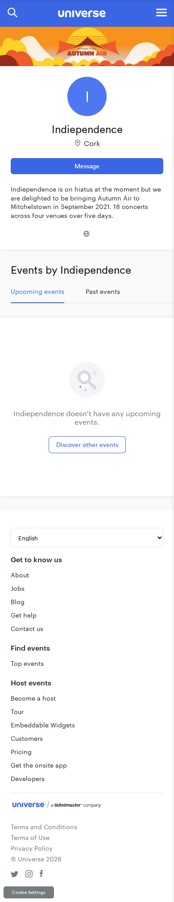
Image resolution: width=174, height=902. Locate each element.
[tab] (37, 291)
